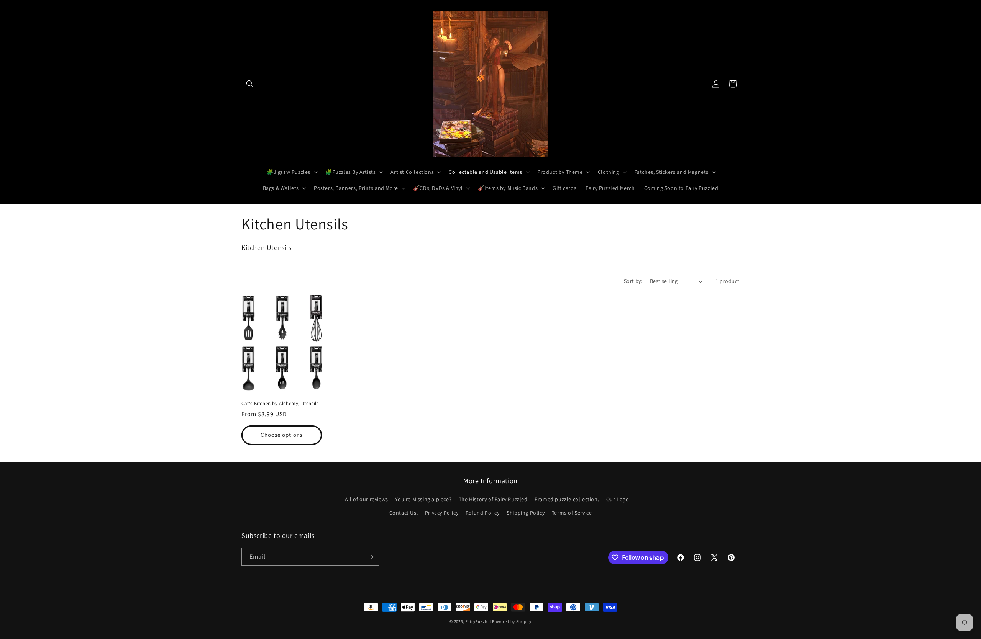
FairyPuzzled (478, 621)
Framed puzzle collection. (567, 499)
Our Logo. (618, 499)
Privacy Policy (441, 512)
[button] (249, 83)
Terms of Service (572, 512)
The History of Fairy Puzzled (493, 499)
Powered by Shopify (512, 621)
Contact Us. (403, 512)
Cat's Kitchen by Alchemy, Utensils (279, 403)
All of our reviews (366, 499)
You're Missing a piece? (423, 499)
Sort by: (633, 281)
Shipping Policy (526, 512)
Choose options (282, 434)
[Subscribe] (370, 557)
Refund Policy (483, 512)
